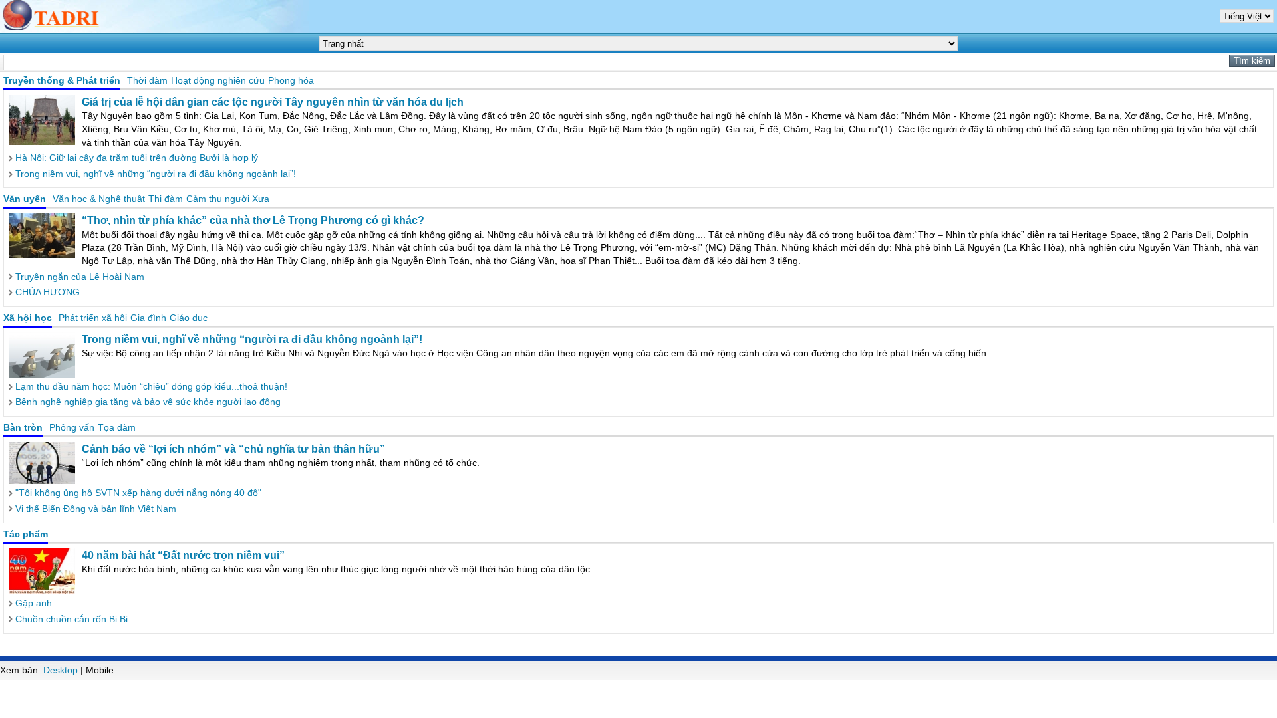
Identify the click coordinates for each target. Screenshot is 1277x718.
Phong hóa (291, 80)
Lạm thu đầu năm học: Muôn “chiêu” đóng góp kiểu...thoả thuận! (151, 386)
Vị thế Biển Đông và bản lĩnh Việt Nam (95, 508)
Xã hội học (27, 317)
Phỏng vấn (71, 427)
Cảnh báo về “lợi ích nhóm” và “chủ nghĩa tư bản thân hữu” (233, 449)
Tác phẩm (25, 534)
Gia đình (148, 317)
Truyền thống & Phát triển (61, 80)
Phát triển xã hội (93, 317)
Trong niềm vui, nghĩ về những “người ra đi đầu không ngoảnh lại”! (155, 173)
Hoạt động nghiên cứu (218, 80)
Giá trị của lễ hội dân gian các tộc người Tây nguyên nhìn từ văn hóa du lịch (273, 102)
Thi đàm (165, 198)
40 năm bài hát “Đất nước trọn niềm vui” (183, 555)
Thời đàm (147, 80)
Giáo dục (189, 317)
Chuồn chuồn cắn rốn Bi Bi (71, 619)
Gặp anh (33, 603)
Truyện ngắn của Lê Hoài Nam (79, 276)
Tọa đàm (117, 427)
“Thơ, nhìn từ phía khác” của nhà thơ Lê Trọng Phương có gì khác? (253, 220)
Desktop (60, 670)
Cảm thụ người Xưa (227, 198)
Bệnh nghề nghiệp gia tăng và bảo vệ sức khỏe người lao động (148, 401)
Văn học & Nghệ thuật (99, 198)
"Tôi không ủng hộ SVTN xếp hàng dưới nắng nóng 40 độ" (138, 492)
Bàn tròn (23, 427)
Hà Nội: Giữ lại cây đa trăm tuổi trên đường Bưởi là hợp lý (136, 157)
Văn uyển (24, 198)
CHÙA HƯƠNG (47, 292)
